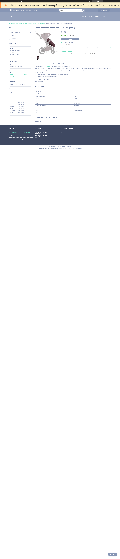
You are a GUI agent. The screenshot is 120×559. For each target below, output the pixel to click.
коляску (49, 66)
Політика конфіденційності (75, 148)
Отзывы (13, 38)
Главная (83, 16)
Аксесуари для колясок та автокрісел (34, 23)
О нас (103, 16)
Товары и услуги (94, 16)
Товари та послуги (16, 23)
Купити (70, 39)
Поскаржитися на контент (60, 148)
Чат (114, 554)
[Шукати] (83, 10)
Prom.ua (69, 146)
